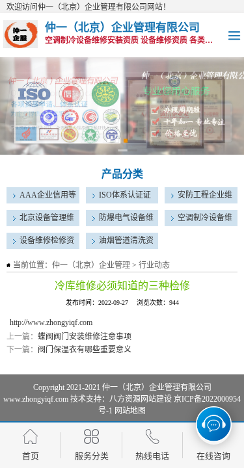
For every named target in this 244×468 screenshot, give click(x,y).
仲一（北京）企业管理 (91, 265)
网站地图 (130, 410)
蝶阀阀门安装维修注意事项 (84, 336)
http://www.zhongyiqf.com (51, 322)
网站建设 (156, 399)
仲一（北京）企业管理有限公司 (156, 387)
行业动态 (154, 265)
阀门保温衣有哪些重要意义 (84, 349)
